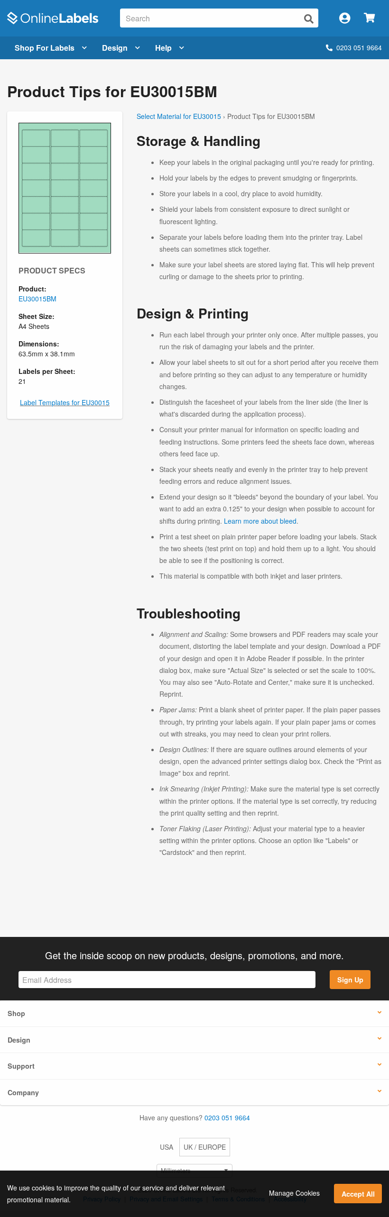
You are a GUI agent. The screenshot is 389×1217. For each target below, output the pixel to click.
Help (163, 47)
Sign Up (350, 979)
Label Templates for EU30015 (65, 402)
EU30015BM (37, 298)
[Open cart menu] (369, 18)
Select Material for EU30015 (179, 116)
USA (166, 1147)
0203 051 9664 (359, 47)
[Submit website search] (308, 18)
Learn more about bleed (260, 521)
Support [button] (21, 1066)
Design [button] (19, 1039)
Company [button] (23, 1092)
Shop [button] (16, 1013)
